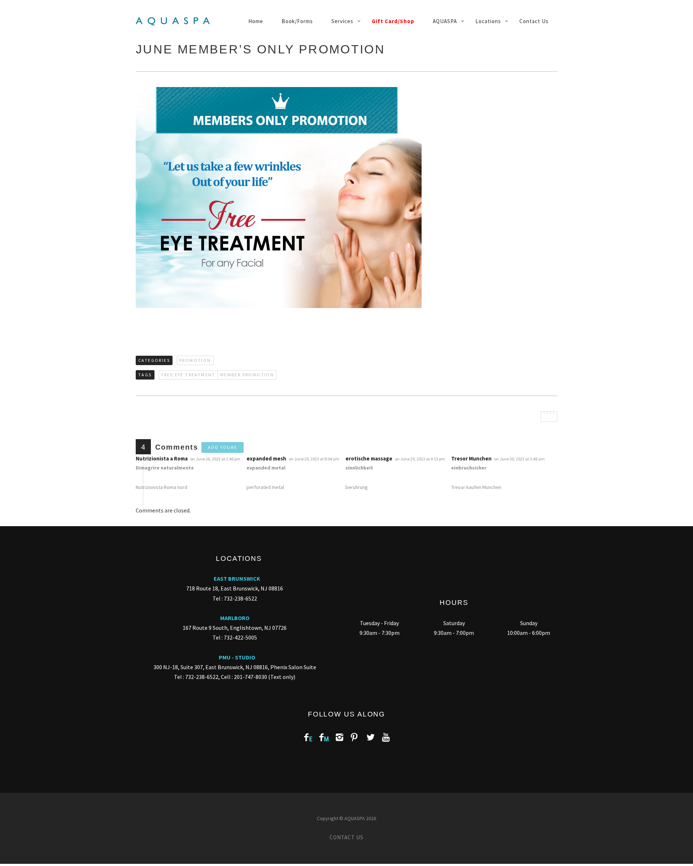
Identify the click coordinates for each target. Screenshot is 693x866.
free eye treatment (188, 374)
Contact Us (534, 21)
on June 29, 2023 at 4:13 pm (420, 459)
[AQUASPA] (175, 21)
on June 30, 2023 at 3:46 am (519, 459)
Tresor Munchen (471, 458)
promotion (195, 360)
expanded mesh (266, 458)
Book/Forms (297, 21)
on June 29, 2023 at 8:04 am (314, 459)
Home (255, 21)
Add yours (222, 447)
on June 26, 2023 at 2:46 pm (215, 459)
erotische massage (368, 458)
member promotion (247, 374)
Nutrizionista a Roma (162, 458)
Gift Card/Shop (393, 21)
